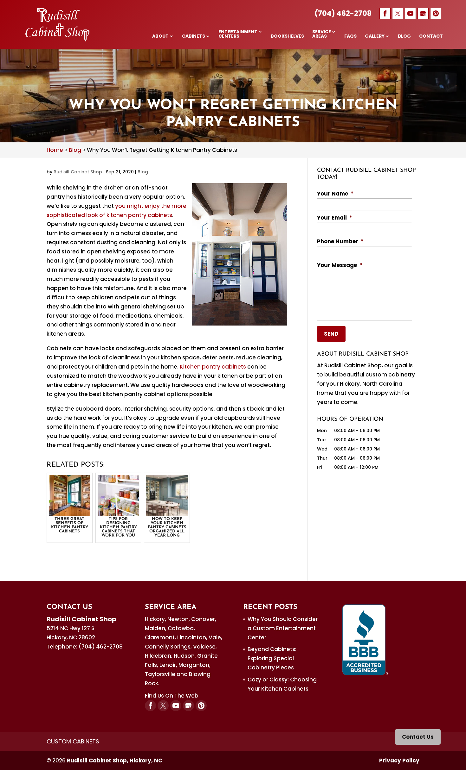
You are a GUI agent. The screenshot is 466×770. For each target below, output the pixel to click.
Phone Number (340, 241)
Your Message (339, 265)
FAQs (350, 36)
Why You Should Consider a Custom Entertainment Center (283, 628)
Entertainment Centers (237, 34)
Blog (404, 36)
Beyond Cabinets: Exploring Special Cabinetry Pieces (272, 658)
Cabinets (193, 36)
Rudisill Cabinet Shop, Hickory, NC (114, 760)
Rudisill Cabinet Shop (78, 172)
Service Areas (321, 34)
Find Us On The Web (171, 695)
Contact (431, 36)
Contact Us (418, 737)
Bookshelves (287, 36)
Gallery (375, 36)
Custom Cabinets (73, 741)
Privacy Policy (399, 760)
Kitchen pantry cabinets (213, 366)
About (160, 36)
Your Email (334, 217)
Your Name (335, 193)
